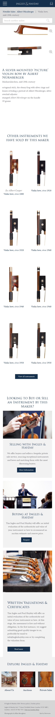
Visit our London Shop (32, 710)
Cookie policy (35, 704)
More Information (26, 470)
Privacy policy (25, 704)
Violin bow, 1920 (41, 190)
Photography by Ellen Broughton (15, 713)
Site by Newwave (45, 713)
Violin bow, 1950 (14, 362)
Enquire (26, 539)
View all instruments (26, 376)
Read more (19, 649)
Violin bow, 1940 (41, 250)
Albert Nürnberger (25, 11)
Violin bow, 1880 (14, 194)
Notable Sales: (9, 11)
